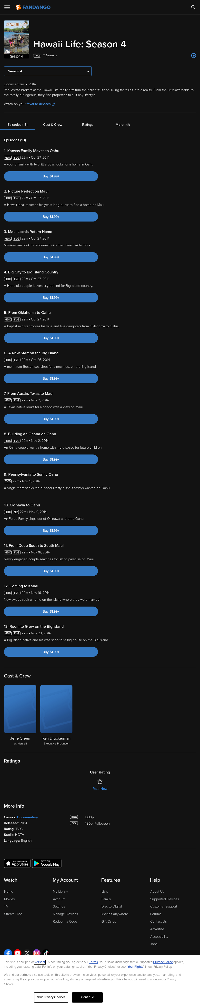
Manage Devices (65, 914)
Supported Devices (164, 899)
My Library (60, 891)
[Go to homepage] (33, 7)
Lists (104, 891)
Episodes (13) (18, 125)
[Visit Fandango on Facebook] (8, 953)
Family (106, 899)
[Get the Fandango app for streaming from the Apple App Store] (17, 863)
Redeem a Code (65, 921)
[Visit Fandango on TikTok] (46, 953)
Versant (39, 962)
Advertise (157, 929)
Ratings (87, 125)
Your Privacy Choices (51, 997)
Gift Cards (108, 921)
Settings (59, 906)
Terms (93, 962)
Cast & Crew (52, 125)
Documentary (27, 817)
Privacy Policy (163, 962)
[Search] (193, 7)
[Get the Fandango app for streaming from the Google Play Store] (47, 863)
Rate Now (100, 789)
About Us (157, 891)
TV (6, 906)
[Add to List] (193, 55)
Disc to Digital (111, 906)
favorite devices (39, 104)
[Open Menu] (7, 7)
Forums (155, 914)
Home (8, 891)
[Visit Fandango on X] (27, 953)
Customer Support (163, 906)
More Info (123, 125)
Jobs (153, 944)
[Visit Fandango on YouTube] (17, 953)
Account (59, 899)
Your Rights (135, 967)
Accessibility (159, 937)
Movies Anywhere (114, 914)
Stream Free (13, 914)
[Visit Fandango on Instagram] (36, 953)
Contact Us (158, 921)
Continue (87, 997)
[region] (100, 980)
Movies (9, 899)
